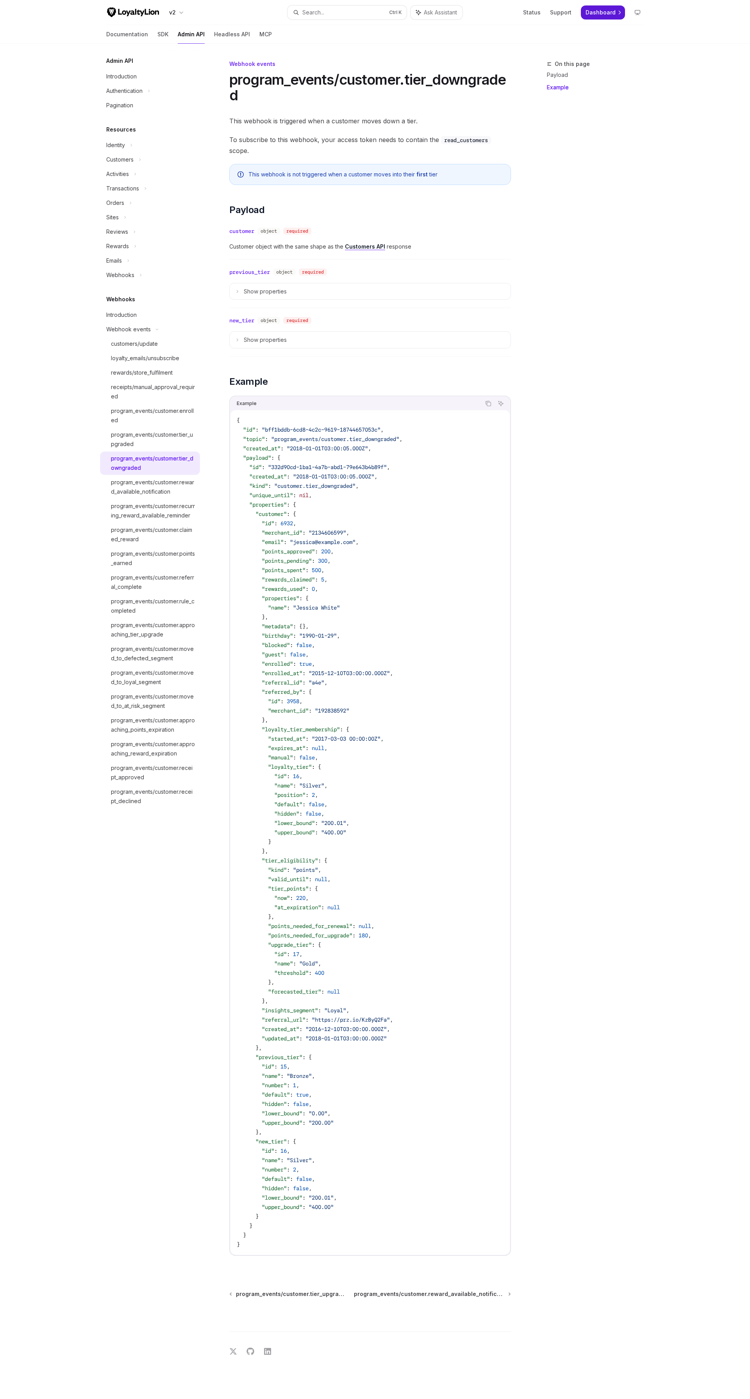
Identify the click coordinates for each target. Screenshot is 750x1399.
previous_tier (249, 272)
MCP (265, 34)
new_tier (241, 320)
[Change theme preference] (637, 12)
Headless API (232, 34)
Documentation (127, 34)
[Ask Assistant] (501, 403)
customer (241, 231)
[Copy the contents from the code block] (488, 403)
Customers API (365, 246)
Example (558, 87)
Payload (557, 74)
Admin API (191, 34)
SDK (162, 34)
